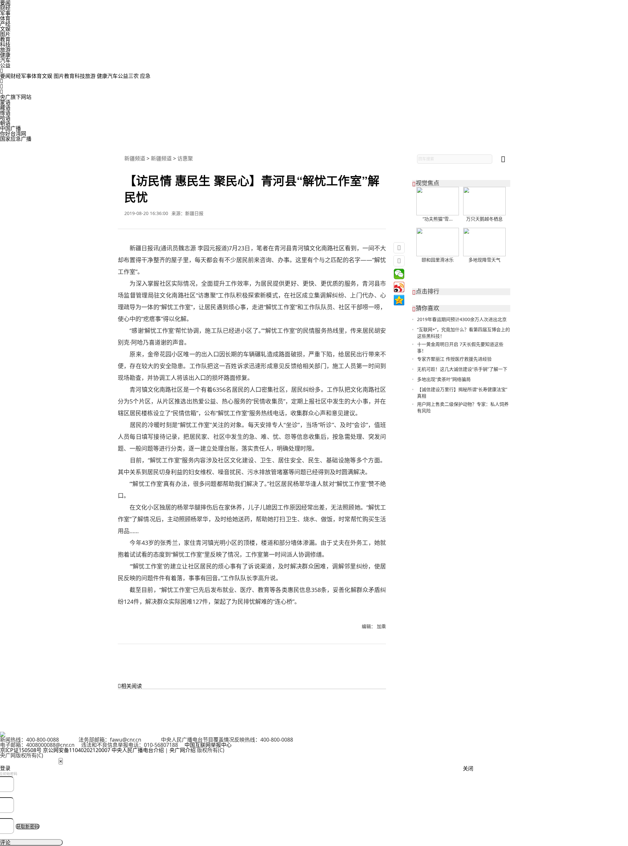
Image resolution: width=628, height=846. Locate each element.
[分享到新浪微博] (399, 287)
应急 (145, 76)
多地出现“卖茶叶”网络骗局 (444, 379)
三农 (134, 76)
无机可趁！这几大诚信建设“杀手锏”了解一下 (462, 369)
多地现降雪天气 (484, 260)
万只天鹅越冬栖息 (484, 219)
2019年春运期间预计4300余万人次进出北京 (462, 319)
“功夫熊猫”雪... (438, 219)
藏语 (5, 107)
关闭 (468, 768)
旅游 (5, 49)
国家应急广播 (15, 138)
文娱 (5, 28)
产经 (5, 23)
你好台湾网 (13, 133)
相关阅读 (130, 686)
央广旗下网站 (15, 96)
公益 (5, 65)
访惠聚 (185, 158)
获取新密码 (27, 826)
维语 (5, 112)
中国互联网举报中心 (208, 744)
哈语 (5, 117)
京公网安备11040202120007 (76, 750)
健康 (5, 55)
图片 (5, 34)
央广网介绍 (182, 750)
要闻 (5, 76)
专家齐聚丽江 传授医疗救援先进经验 (454, 359)
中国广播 (10, 128)
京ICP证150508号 (21, 750)
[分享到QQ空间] (399, 300)
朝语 (5, 123)
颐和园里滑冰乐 (438, 260)
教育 (5, 39)
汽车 (5, 60)
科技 (5, 44)
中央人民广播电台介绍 (138, 750)
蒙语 (5, 102)
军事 (5, 13)
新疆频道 (134, 158)
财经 (5, 7)
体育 (5, 18)
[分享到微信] (399, 273)
